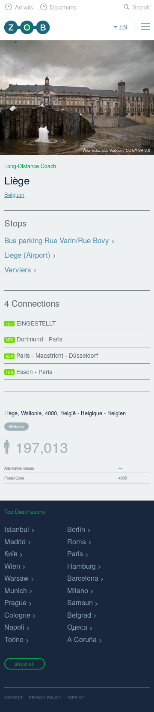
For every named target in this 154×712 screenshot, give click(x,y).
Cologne (17, 614)
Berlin (76, 529)
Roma (76, 541)
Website (16, 426)
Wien (12, 566)
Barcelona (82, 578)
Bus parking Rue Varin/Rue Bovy (56, 240)
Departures (63, 7)
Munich (15, 590)
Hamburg (81, 566)
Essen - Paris (29, 371)
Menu (145, 26)
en (123, 27)
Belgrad (79, 614)
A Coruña (82, 639)
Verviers (17, 269)
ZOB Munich (26, 27)
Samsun (80, 602)
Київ (11, 553)
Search (141, 7)
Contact (13, 697)
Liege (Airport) (27, 254)
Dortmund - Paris (34, 339)
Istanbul (16, 529)
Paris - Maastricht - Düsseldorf (52, 355)
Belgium (14, 194)
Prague (15, 602)
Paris (75, 553)
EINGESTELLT (31, 323)
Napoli (14, 626)
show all (25, 663)
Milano (77, 590)
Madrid (15, 541)
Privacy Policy (45, 697)
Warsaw (16, 578)
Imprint (76, 697)
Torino (14, 639)
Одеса (77, 626)
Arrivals (24, 7)
